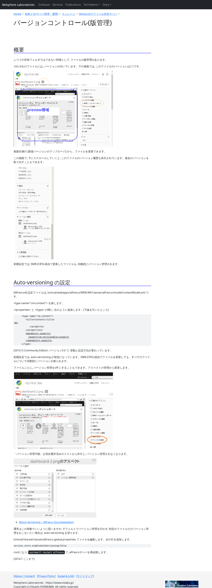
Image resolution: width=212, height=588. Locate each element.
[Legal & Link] (65, 576)
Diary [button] (106, 4)
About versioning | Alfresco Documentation (46, 522)
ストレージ (68, 14)
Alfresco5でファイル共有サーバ (98, 14)
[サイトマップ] (85, 576)
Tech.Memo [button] (90, 4)
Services (58, 4)
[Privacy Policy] (46, 576)
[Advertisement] (176, 85)
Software (44, 4)
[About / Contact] (24, 576)
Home (17, 14)
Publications (73, 4)
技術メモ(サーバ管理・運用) (41, 14)
